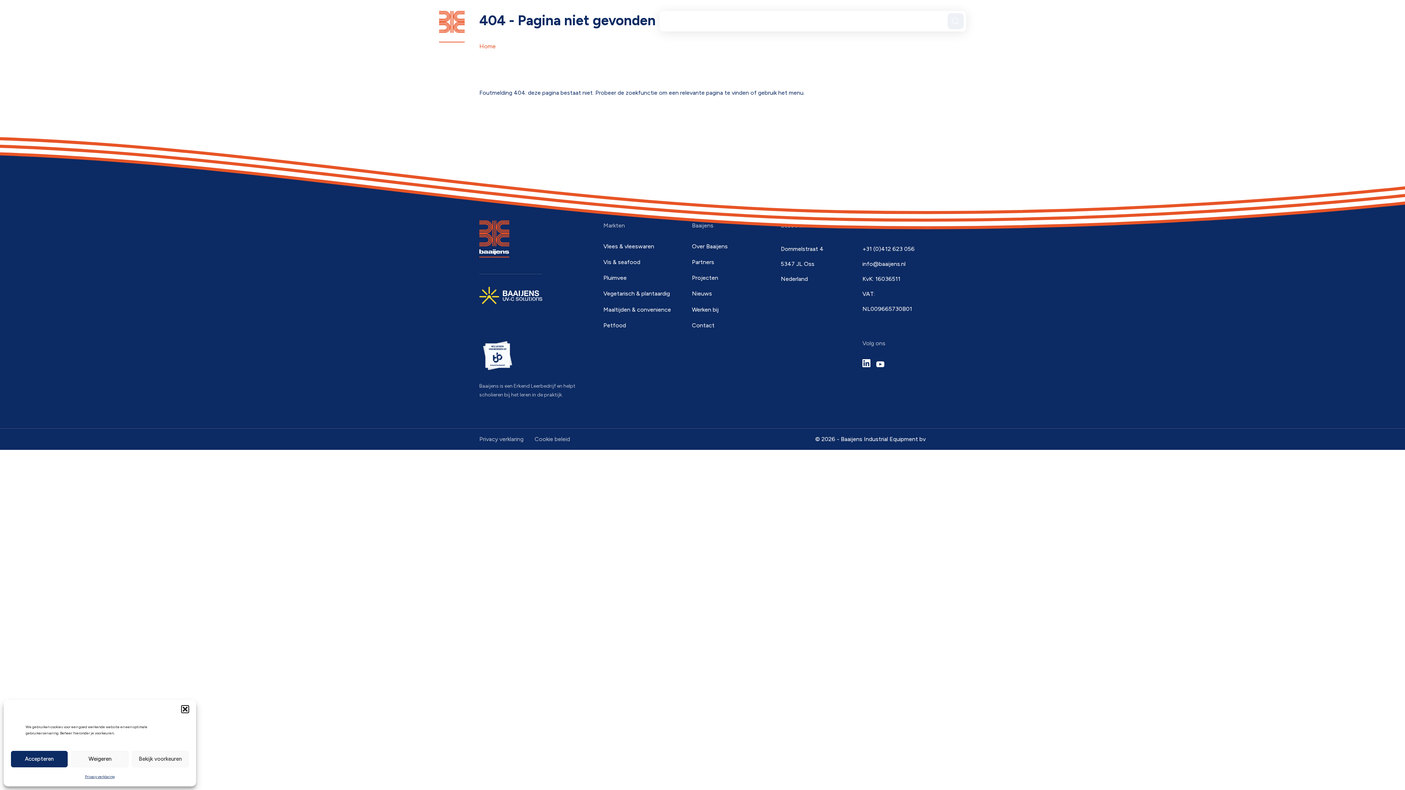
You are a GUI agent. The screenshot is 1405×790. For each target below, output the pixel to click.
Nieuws (702, 293)
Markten (778, 21)
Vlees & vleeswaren (628, 246)
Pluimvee (615, 277)
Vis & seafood (621, 262)
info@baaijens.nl (884, 263)
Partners (735, 21)
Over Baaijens (871, 21)
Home (487, 46)
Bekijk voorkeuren (160, 759)
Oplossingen (691, 21)
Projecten (823, 21)
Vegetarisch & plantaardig (636, 293)
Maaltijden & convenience (637, 309)
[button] (185, 709)
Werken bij (705, 309)
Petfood (614, 325)
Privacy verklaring (100, 776)
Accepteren (39, 759)
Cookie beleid (552, 439)
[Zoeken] (956, 21)
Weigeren (100, 759)
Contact (921, 21)
